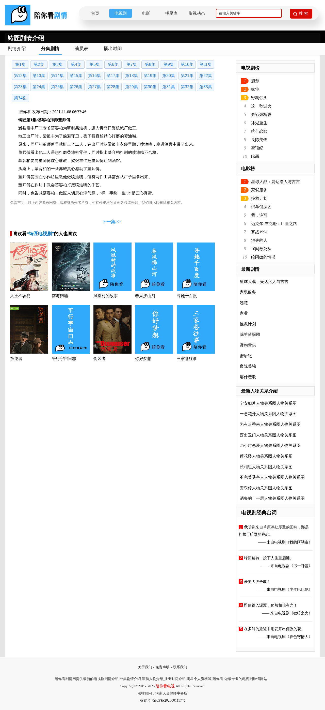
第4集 (76, 64)
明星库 (171, 13)
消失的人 (259, 240)
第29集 (131, 87)
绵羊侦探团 (261, 207)
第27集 (94, 87)
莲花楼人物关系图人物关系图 (266, 456)
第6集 (113, 64)
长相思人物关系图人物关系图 (266, 467)
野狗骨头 (259, 98)
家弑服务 (259, 190)
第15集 (76, 75)
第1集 (20, 64)
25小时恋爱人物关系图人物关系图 (270, 445)
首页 (95, 13)
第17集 (113, 75)
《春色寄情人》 (299, 637)
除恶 (255, 156)
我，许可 (259, 215)
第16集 (94, 75)
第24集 (38, 87)
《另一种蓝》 (300, 566)
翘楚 (255, 81)
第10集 (187, 64)
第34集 (20, 98)
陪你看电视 (165, 686)
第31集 (168, 87)
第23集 (20, 87)
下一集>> (111, 221)
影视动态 (197, 13)
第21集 (187, 75)
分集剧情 (50, 48)
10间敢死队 (261, 249)
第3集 (57, 64)
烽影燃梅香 (261, 114)
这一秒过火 (261, 106)
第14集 (57, 75)
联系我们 (180, 667)
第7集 (131, 64)
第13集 (38, 75)
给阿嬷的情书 (263, 257)
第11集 (206, 64)
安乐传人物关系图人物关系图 (266, 488)
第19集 (150, 75)
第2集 (39, 64)
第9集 (169, 64)
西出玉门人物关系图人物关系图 (268, 435)
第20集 (168, 75)
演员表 (81, 48)
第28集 (113, 87)
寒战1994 (259, 232)
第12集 (20, 75)
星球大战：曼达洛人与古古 (275, 181)
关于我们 (145, 667)
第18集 (131, 75)
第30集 (150, 87)
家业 (255, 89)
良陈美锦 (259, 140)
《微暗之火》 (300, 613)
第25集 (57, 87)
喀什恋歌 (259, 131)
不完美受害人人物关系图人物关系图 (272, 477)
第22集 (205, 75)
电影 (146, 13)
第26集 (76, 87)
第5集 (94, 64)
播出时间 (113, 48)
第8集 (150, 64)
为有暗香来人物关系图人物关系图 (270, 424)
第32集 (187, 87)
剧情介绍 (17, 48)
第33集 (205, 87)
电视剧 (121, 13)
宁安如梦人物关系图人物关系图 (268, 403)
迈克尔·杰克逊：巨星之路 (274, 223)
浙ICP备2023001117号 (168, 700)
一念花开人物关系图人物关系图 (268, 414)
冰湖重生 (259, 123)
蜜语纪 (257, 148)
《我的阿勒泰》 (299, 542)
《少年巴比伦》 (299, 589)
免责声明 (162, 667)
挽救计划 (259, 198)
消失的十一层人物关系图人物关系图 (272, 498)
